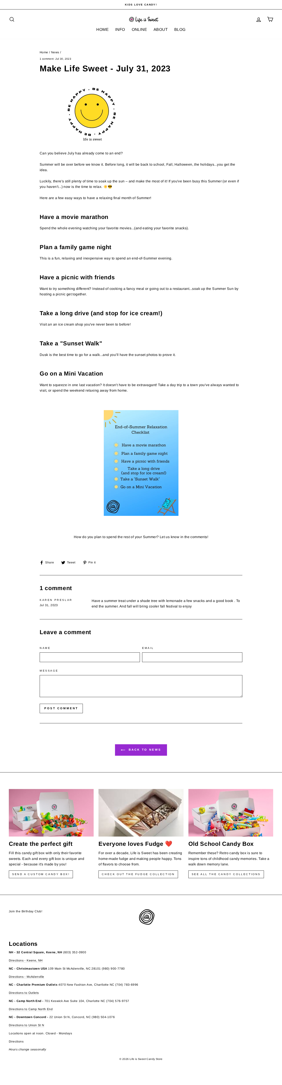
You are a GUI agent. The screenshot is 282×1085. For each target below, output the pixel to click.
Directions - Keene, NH (26, 960)
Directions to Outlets (24, 992)
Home (44, 52)
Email (148, 648)
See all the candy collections (226, 874)
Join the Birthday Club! (25, 911)
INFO (120, 29)
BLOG (180, 29)
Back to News (144, 749)
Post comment (61, 708)
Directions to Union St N (26, 1025)
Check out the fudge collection (138, 874)
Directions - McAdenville (26, 976)
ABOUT (161, 29)
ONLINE (139, 29)
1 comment (47, 58)
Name (45, 648)
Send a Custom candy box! (41, 874)
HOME (102, 29)
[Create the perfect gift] (51, 813)
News (55, 52)
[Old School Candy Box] (230, 813)
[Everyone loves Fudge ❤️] (140, 813)
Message (49, 670)
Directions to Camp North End (31, 1009)
